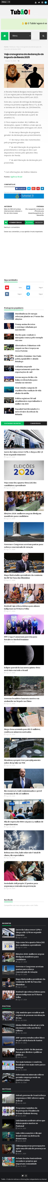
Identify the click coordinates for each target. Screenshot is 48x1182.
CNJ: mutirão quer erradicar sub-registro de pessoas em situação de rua (30, 1015)
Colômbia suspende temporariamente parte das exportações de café (27, 369)
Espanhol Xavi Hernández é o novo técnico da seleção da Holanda (27, 412)
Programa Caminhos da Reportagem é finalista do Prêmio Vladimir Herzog (27, 1111)
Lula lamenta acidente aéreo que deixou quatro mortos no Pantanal (30, 1123)
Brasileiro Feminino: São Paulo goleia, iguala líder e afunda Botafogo (28, 359)
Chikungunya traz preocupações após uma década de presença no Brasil (31, 1148)
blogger (29, 222)
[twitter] (39, 2)
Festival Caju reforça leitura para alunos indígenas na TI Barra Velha (30, 994)
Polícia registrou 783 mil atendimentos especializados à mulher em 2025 (28, 401)
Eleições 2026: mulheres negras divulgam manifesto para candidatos (30, 957)
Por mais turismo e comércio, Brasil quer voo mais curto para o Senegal (30, 1065)
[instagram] (42, 2)
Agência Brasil (16, 176)
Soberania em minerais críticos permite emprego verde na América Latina (30, 1077)
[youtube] (35, 2)
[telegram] (45, 2)
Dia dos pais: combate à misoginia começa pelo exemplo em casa (29, 337)
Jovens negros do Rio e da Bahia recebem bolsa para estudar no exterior (26, 380)
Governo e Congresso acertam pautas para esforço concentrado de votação (29, 969)
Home (6, 47)
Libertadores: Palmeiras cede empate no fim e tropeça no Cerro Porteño (27, 348)
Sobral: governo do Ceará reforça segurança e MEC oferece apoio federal (31, 1098)
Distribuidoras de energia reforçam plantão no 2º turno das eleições (29, 316)
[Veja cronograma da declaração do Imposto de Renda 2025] (29, 188)
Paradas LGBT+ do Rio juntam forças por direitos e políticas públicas (29, 1052)
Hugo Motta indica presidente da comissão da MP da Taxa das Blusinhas (30, 982)
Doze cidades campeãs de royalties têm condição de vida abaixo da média (28, 390)
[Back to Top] (26, 1175)
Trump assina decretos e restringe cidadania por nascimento (26, 327)
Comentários (35, 423)
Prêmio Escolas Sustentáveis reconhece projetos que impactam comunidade (29, 1161)
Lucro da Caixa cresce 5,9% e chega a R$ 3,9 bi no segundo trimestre (29, 932)
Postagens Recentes (12, 423)
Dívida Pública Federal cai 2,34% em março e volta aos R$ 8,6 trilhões (30, 1028)
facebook (39, 222)
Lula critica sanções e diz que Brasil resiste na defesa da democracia (29, 1136)
